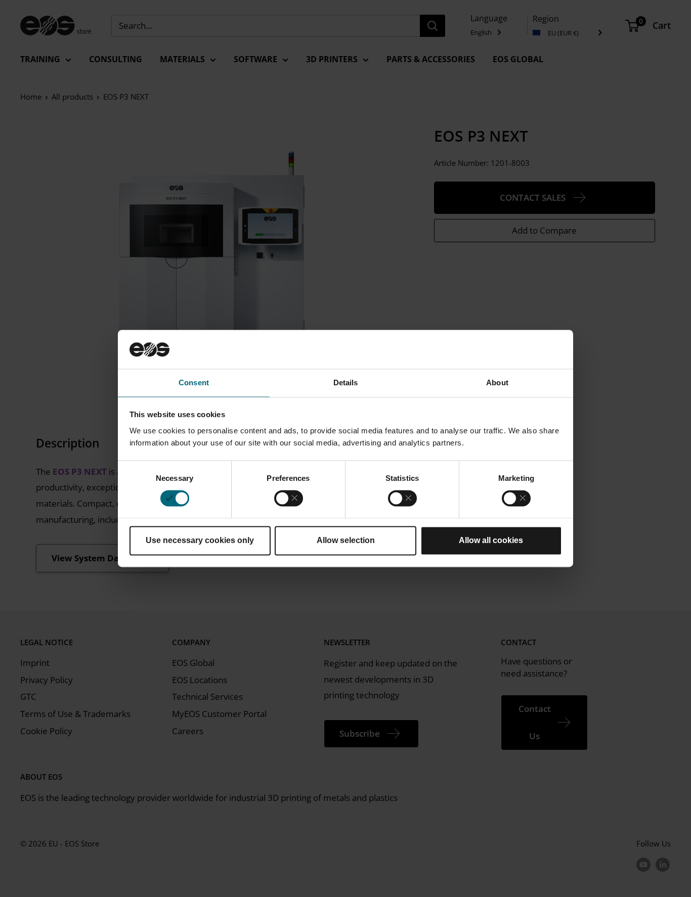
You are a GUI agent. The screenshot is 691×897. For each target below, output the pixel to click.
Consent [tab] (194, 382)
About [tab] (497, 382)
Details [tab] (345, 382)
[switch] (288, 498)
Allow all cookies (491, 540)
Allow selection (346, 540)
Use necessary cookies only (200, 540)
